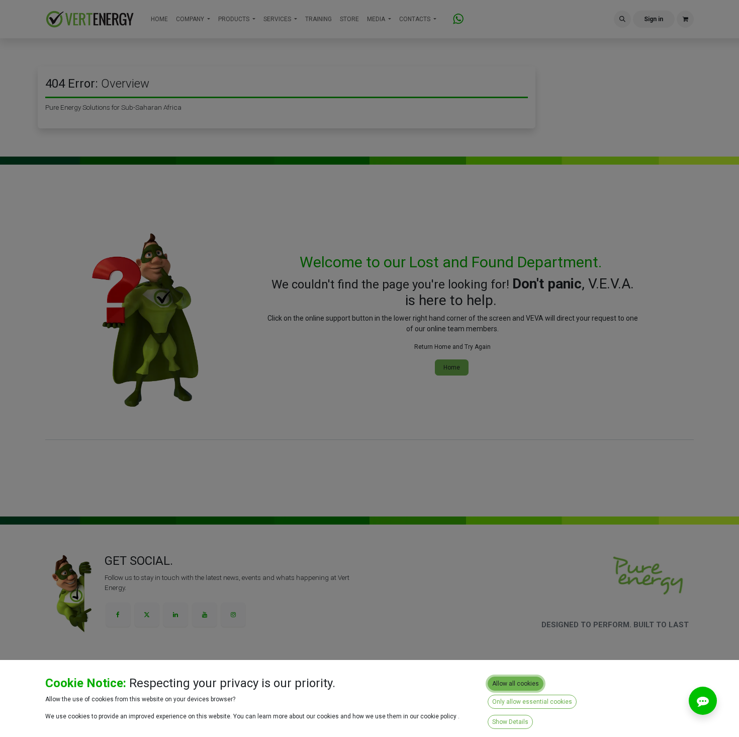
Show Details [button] (510, 721)
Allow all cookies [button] (515, 683)
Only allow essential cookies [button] (532, 701)
